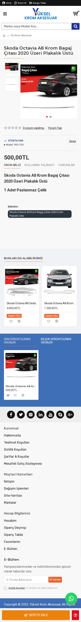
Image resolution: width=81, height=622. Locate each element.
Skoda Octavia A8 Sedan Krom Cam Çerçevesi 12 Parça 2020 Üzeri (22, 303)
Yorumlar (66, 165)
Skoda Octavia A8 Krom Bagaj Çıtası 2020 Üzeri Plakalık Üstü (36, 214)
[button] (24, 90)
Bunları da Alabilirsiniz (23, 258)
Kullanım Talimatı (39, 165)
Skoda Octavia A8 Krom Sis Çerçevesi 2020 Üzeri (60, 303)
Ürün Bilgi (12, 165)
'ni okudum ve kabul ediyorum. (33, 588)
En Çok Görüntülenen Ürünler (56, 341)
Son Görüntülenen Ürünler (17, 341)
